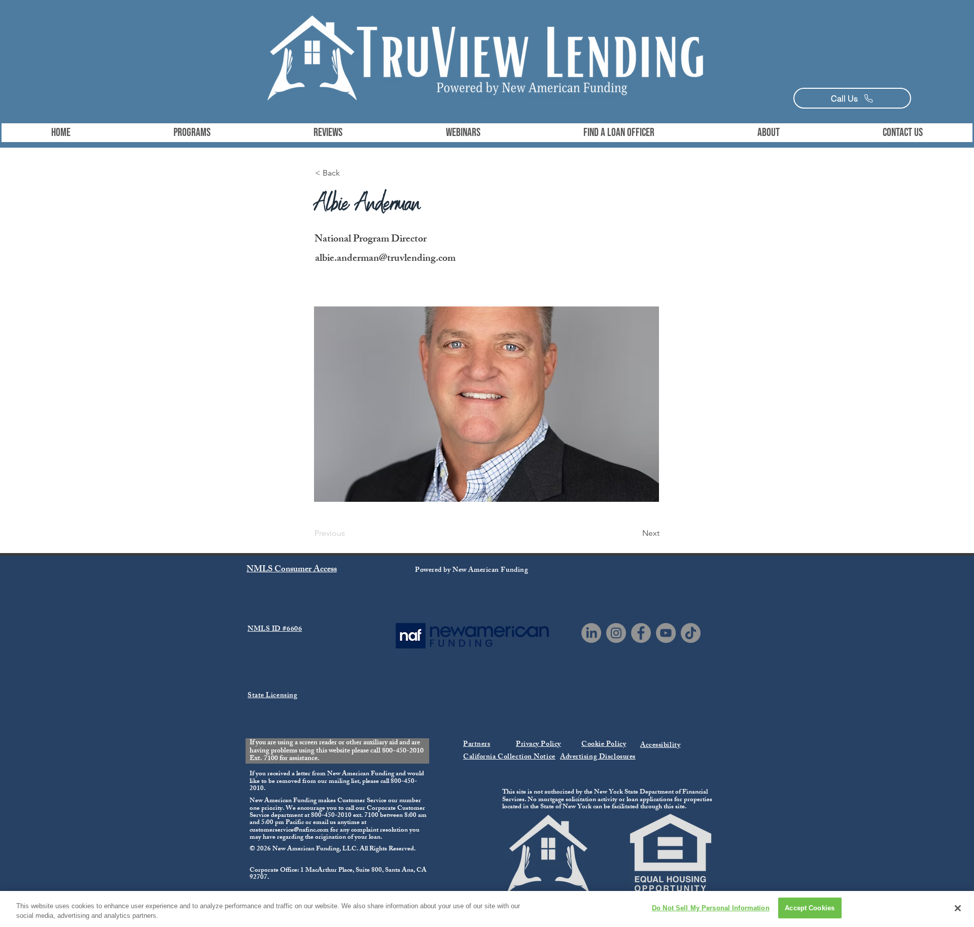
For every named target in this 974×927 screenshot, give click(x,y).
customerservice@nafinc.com (289, 831)
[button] (192, 132)
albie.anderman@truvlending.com (385, 259)
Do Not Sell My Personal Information (711, 908)
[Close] (958, 908)
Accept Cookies (809, 908)
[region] (487, 909)
